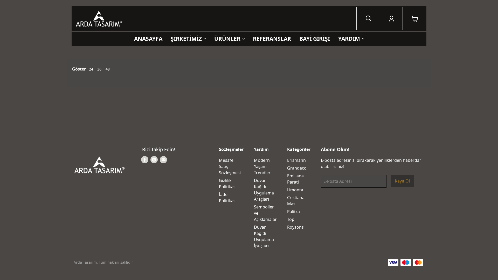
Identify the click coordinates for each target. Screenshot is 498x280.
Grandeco (297, 168)
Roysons (295, 227)
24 (91, 69)
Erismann (296, 160)
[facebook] (144, 159)
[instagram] (154, 159)
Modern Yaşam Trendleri (263, 166)
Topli (291, 219)
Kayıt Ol (402, 181)
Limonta (295, 190)
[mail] (163, 159)
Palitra (293, 211)
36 (99, 69)
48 (108, 69)
